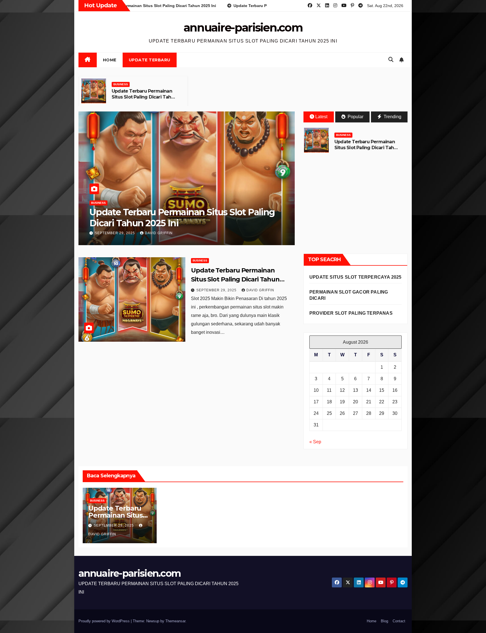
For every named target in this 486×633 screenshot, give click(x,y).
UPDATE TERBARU (149, 59)
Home (109, 59)
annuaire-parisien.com (243, 27)
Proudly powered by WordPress (104, 621)
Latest (321, 116)
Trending (391, 116)
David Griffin (159, 233)
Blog (384, 621)
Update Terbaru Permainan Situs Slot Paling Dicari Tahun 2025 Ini (144, 97)
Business (120, 84)
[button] (390, 59)
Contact (399, 621)
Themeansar (175, 621)
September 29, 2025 (115, 233)
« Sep (315, 441)
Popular (354, 116)
